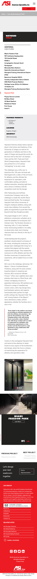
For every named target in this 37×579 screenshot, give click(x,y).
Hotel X (6, 108)
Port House (8, 106)
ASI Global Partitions (9, 529)
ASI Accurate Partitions (9, 531)
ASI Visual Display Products (11, 534)
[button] (6, 375)
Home (3, 14)
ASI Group (6, 536)
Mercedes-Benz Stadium (12, 68)
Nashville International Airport (14, 70)
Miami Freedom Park (11, 54)
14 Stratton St (9, 87)
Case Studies (11, 14)
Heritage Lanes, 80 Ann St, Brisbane (16, 84)
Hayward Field (9, 93)
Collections (6, 511)
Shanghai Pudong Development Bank (17, 89)
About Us (6, 508)
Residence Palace (10, 104)
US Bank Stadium (10, 101)
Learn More (18, 421)
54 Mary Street (9, 99)
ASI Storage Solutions (9, 526)
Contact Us (6, 518)
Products (6, 513)
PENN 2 (7, 61)
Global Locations (13, 540)
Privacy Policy (20, 561)
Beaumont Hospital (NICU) (13, 77)
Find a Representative (25, 471)
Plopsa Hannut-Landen (12, 97)
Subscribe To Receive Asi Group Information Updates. (18, 505)
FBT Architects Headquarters (13, 56)
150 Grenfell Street (10, 58)
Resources (6, 516)
